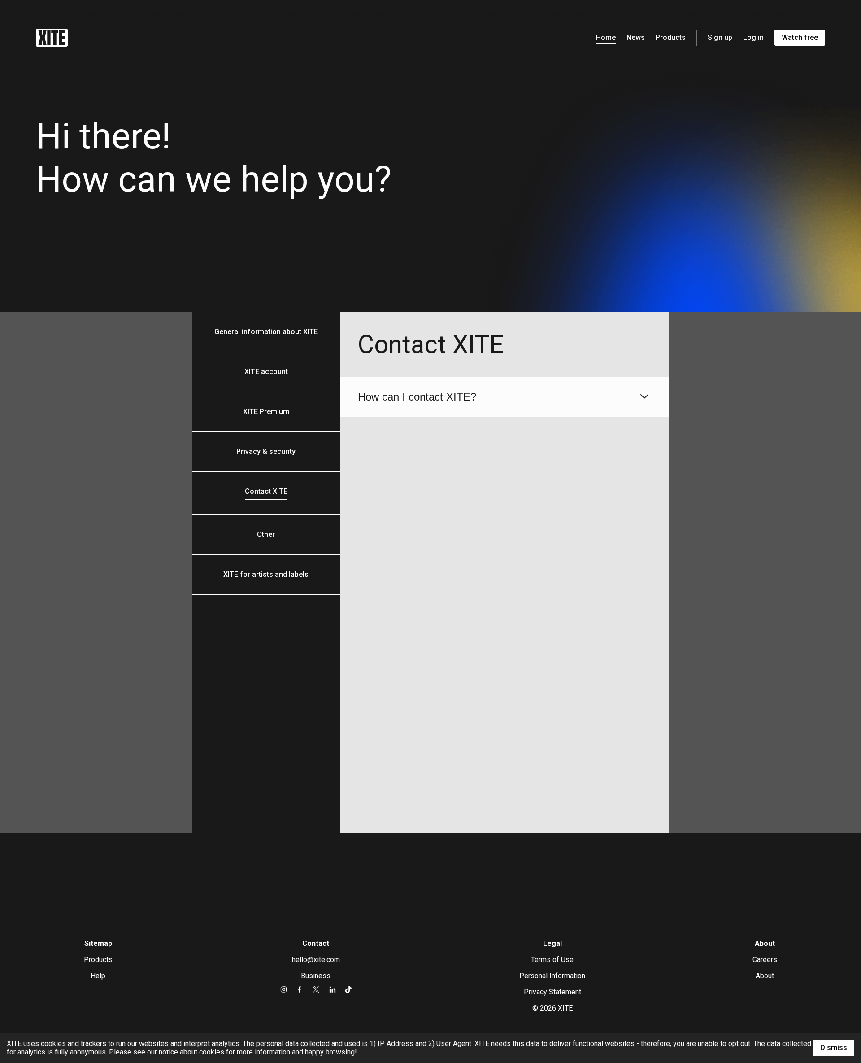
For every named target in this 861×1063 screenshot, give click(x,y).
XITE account (266, 371)
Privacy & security (266, 451)
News (635, 37)
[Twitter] (316, 989)
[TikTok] (348, 989)
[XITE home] (52, 38)
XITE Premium (266, 411)
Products (671, 37)
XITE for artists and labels (266, 574)
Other (266, 534)
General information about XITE (266, 331)
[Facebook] (299, 989)
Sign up (720, 37)
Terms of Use (552, 959)
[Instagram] (283, 989)
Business (315, 976)
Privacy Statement (552, 992)
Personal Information (552, 976)
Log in (753, 37)
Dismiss (833, 1047)
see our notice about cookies (178, 1052)
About (765, 976)
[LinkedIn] (332, 989)
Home (606, 37)
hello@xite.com (316, 959)
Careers (764, 959)
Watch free (800, 37)
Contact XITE (266, 491)
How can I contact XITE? (417, 397)
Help (98, 976)
